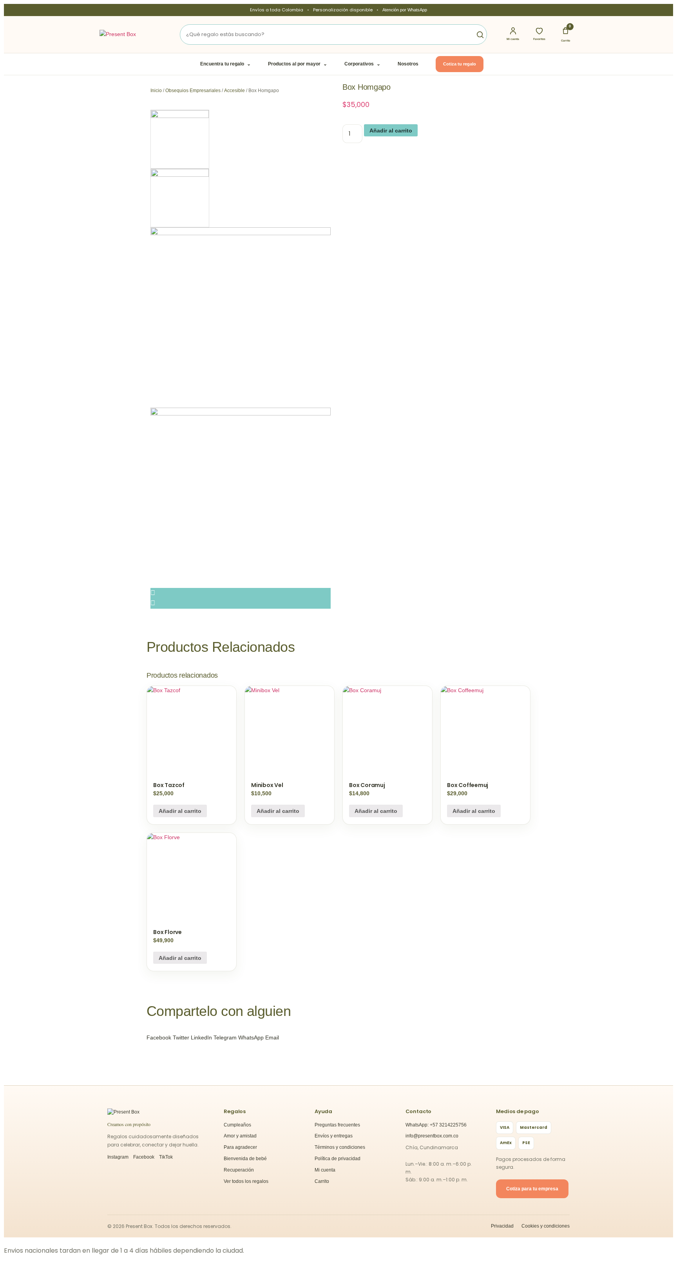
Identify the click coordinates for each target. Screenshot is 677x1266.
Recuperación (239, 1170)
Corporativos (362, 64)
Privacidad (502, 1226)
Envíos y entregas (334, 1136)
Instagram (118, 1157)
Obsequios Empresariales (193, 90)
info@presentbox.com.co (431, 1136)
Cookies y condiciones (545, 1226)
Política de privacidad (337, 1158)
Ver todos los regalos (246, 1181)
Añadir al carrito (390, 130)
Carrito (322, 1181)
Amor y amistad (240, 1136)
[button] (159, 1037)
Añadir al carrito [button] (180, 811)
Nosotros (408, 64)
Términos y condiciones (340, 1147)
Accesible (234, 90)
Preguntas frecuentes (337, 1125)
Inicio (156, 90)
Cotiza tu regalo (459, 64)
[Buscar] (476, 34)
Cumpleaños (237, 1125)
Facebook (143, 1157)
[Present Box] (129, 34)
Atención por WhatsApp (404, 9)
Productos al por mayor (297, 64)
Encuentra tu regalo (225, 64)
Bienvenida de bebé (245, 1158)
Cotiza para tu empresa (532, 1189)
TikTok (166, 1157)
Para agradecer (240, 1147)
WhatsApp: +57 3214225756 (436, 1125)
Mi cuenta (325, 1170)
